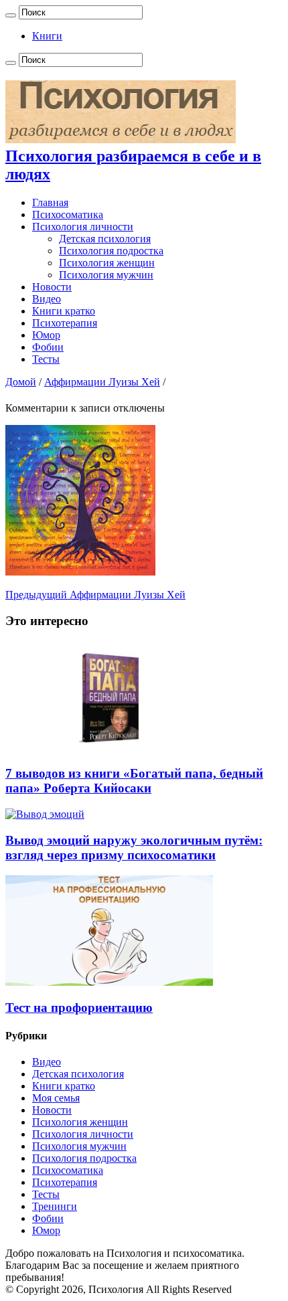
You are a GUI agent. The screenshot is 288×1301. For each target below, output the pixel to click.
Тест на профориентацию (79, 1008)
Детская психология (105, 238)
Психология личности (82, 226)
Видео (46, 299)
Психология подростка (111, 250)
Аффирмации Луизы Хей (102, 381)
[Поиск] (10, 15)
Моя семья (56, 1098)
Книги (47, 35)
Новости (52, 286)
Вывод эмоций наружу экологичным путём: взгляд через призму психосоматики (134, 847)
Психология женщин (107, 262)
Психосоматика (67, 214)
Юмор (46, 335)
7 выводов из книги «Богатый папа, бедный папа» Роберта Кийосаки (134, 780)
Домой (20, 381)
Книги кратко (63, 311)
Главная (50, 202)
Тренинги (54, 1206)
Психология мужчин (106, 274)
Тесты (46, 359)
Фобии (48, 347)
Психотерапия (64, 323)
